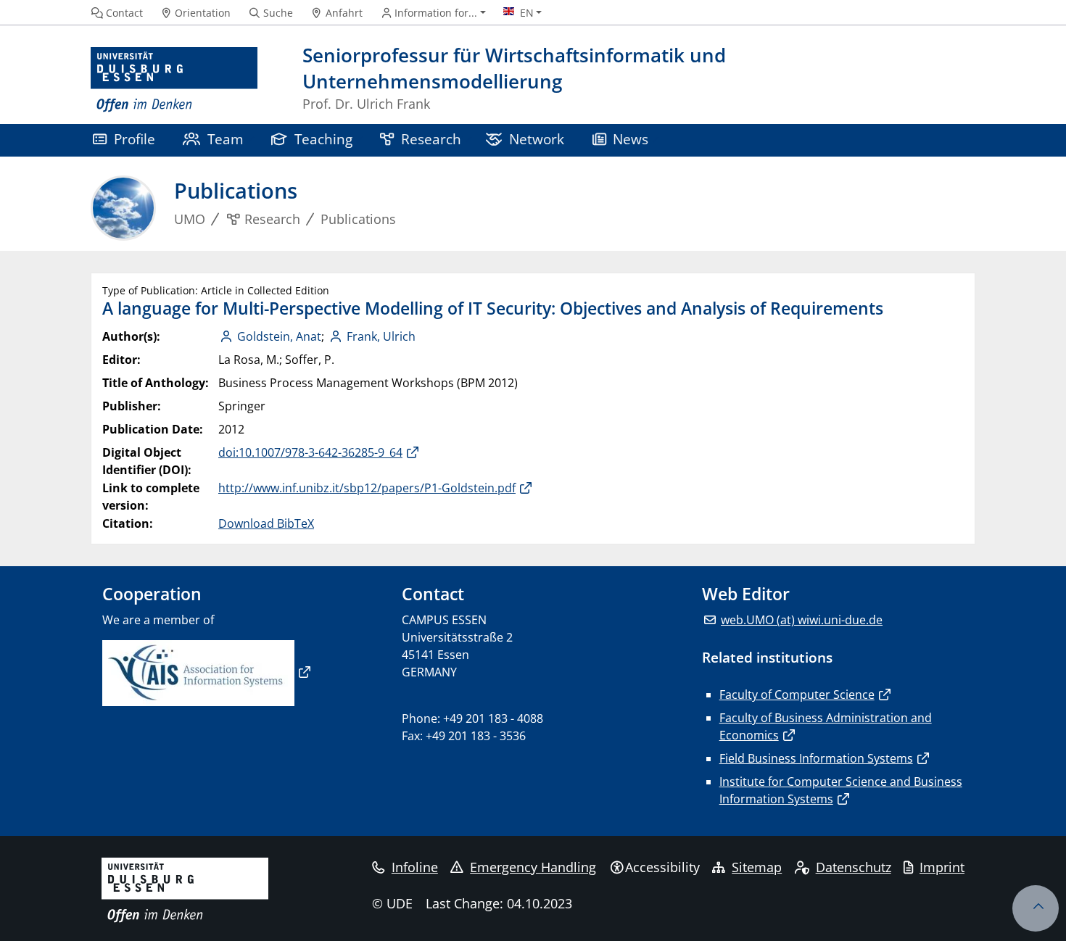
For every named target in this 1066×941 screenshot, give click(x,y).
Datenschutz (853, 867)
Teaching (323, 139)
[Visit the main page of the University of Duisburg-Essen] (174, 80)
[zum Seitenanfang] (1035, 908)
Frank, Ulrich (381, 336)
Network (536, 139)
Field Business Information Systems (816, 758)
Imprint (942, 867)
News (630, 139)
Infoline (415, 867)
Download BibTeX (266, 523)
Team (225, 139)
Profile (134, 139)
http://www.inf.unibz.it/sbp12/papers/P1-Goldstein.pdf (367, 488)
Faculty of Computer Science (797, 694)
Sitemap (757, 867)
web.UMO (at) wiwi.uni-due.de (802, 620)
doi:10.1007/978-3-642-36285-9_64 (310, 452)
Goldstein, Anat (279, 336)
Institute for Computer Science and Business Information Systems (840, 790)
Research (431, 139)
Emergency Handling (533, 867)
